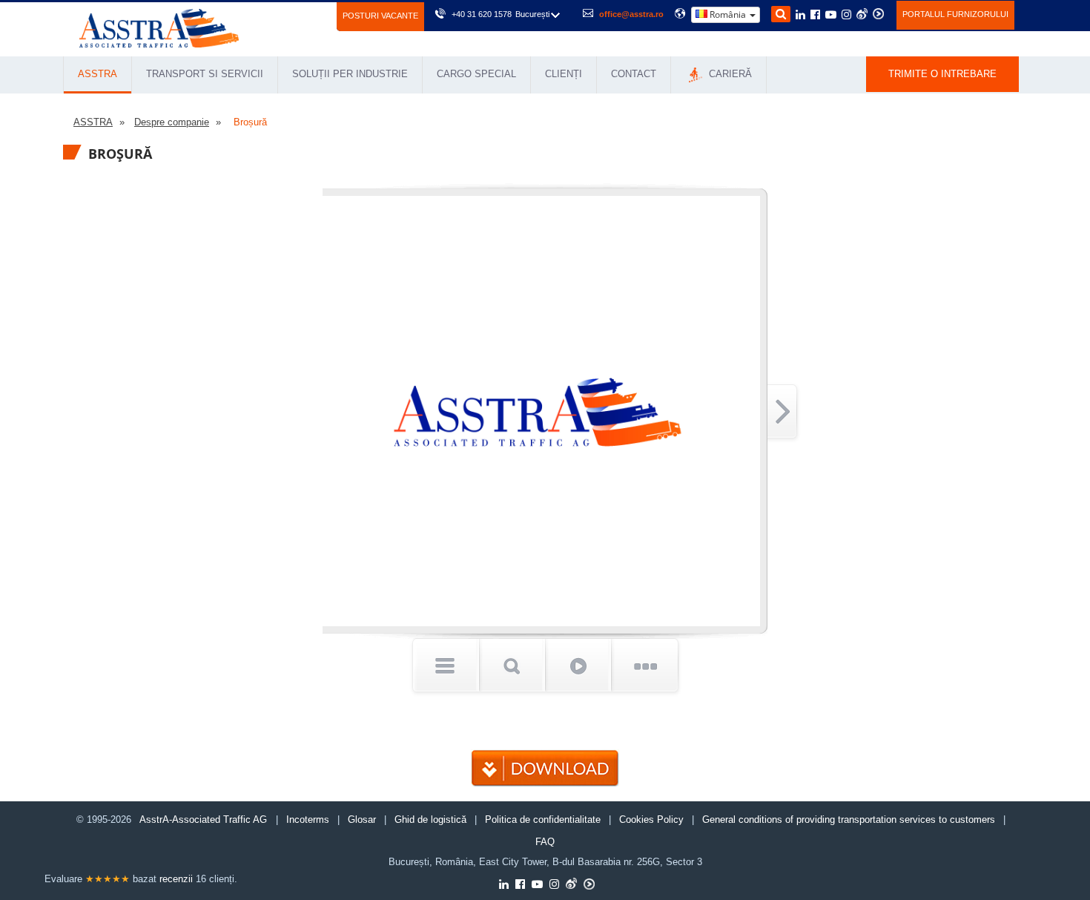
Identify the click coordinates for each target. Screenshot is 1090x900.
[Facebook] (815, 15)
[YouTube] (830, 15)
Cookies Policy (651, 819)
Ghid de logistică (430, 819)
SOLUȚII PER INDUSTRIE (350, 73)
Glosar (362, 819)
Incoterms (307, 819)
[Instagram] (846, 15)
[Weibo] (862, 13)
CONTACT (633, 73)
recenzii (176, 878)
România (727, 14)
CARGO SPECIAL (476, 73)
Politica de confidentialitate (543, 819)
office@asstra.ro (631, 14)
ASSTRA (97, 73)
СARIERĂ (729, 73)
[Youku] (878, 13)
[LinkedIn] (800, 15)
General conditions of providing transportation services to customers (848, 819)
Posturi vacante (380, 15)
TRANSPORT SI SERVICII (204, 73)
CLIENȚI (563, 73)
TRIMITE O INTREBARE (942, 73)
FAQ (545, 841)
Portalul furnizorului (955, 14)
